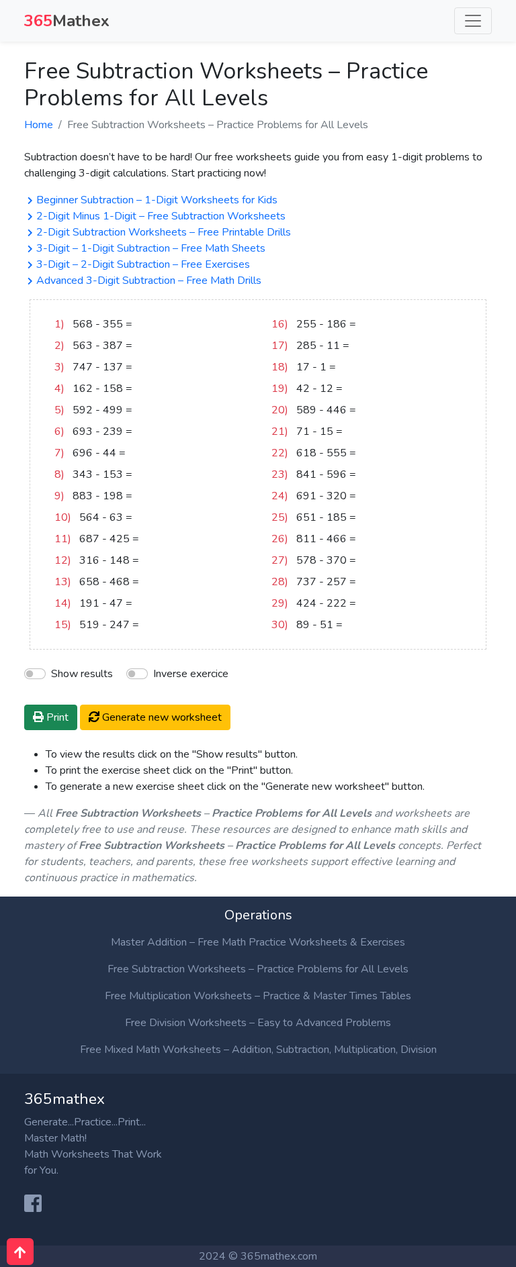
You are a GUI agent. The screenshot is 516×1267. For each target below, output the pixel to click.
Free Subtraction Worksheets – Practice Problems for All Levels (258, 969)
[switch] (137, 673)
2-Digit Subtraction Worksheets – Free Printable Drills (163, 232)
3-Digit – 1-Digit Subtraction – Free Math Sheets (150, 248)
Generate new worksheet (160, 717)
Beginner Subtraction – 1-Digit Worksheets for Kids (156, 200)
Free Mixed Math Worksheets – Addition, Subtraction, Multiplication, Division (258, 1049)
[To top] (20, 1251)
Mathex (67, 21)
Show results (82, 673)
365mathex (64, 1098)
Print (56, 717)
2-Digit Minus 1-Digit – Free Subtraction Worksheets (161, 216)
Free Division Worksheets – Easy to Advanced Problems (258, 1022)
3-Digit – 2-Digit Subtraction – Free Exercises (143, 264)
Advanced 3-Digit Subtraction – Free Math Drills (148, 280)
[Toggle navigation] (473, 20)
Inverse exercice (190, 673)
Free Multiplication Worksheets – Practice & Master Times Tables (258, 996)
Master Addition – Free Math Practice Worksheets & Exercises (258, 942)
